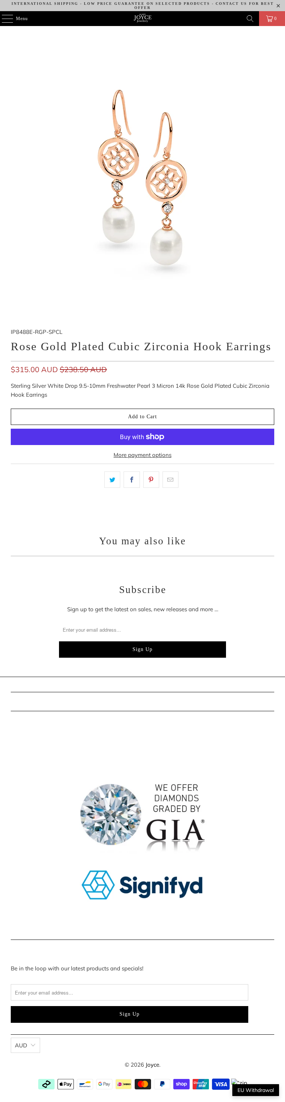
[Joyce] (142, 18)
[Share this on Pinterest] (151, 479)
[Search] (250, 18)
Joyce (152, 1064)
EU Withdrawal (256, 1090)
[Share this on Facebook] (132, 479)
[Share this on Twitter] (112, 479)
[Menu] (3, 18)
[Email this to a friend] (170, 479)
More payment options (142, 454)
